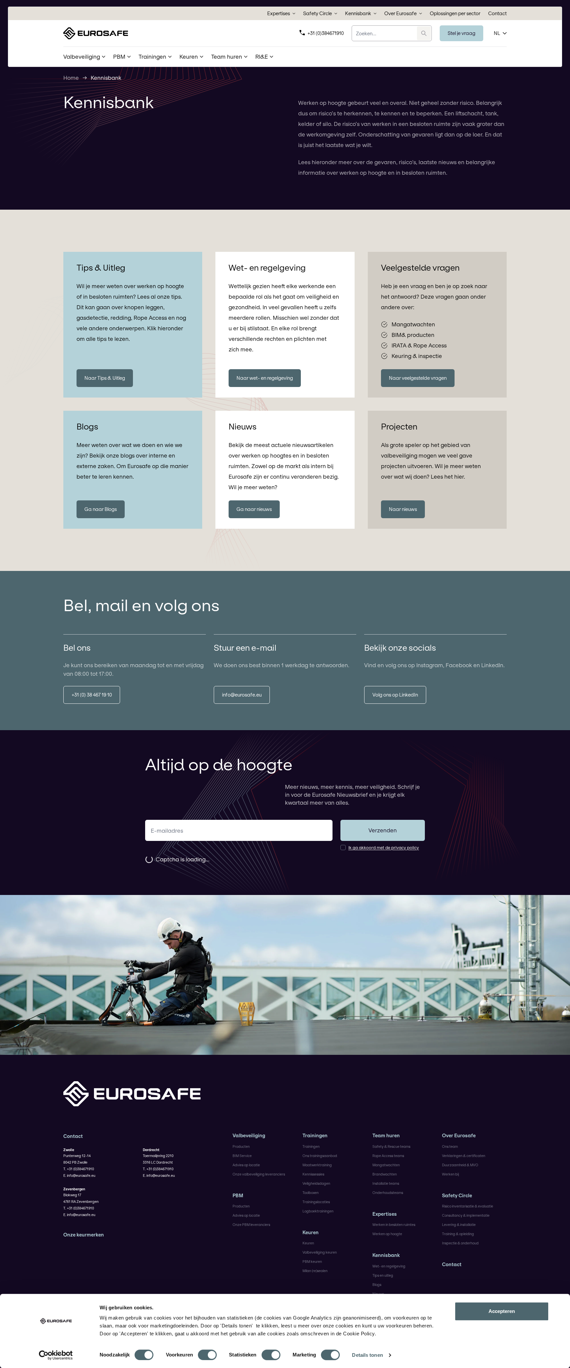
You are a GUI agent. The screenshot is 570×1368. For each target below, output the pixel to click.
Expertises (278, 13)
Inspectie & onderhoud (460, 1243)
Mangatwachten (386, 1165)
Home (71, 77)
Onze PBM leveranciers (251, 1224)
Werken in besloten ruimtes (393, 1224)
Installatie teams (385, 1183)
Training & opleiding (458, 1234)
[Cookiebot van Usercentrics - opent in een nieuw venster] (56, 1355)
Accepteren (502, 1311)
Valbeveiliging (249, 1136)
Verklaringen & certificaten (463, 1155)
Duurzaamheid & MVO (460, 1165)
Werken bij (450, 1174)
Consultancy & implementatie (466, 1215)
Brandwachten (384, 1174)
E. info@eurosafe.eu (79, 1175)
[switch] (207, 1355)
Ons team (450, 1146)
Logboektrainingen (317, 1211)
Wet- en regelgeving (388, 1266)
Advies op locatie (246, 1165)
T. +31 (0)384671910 (78, 1169)
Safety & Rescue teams (391, 1146)
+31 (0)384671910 (325, 33)
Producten (241, 1146)
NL (497, 33)
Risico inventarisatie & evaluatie (467, 1206)
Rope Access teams (388, 1155)
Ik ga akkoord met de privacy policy (383, 847)
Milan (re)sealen (315, 1270)
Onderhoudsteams (387, 1192)
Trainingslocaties (316, 1202)
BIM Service (242, 1155)
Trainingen (315, 1136)
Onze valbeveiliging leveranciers (259, 1174)
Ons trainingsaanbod (319, 1155)
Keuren (310, 1232)
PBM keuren (312, 1261)
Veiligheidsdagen (316, 1183)
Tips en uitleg (382, 1275)
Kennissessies (313, 1174)
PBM (238, 1196)
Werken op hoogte (387, 1234)
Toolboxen (310, 1192)
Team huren (386, 1136)
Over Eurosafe (400, 13)
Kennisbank (358, 13)
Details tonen (367, 1355)
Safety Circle (317, 13)
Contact (497, 13)
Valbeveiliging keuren (319, 1252)
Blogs (376, 1284)
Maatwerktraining (317, 1165)
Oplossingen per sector (455, 13)
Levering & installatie (459, 1224)
